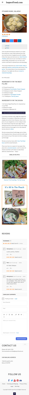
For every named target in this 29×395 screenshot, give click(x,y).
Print (7, 48)
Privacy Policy (23, 383)
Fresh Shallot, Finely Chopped (17, 89)
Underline (9, 315)
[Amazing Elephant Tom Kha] (14, 205)
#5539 (24, 249)
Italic (7, 315)
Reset (17, 332)
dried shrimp (15, 67)
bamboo (9, 67)
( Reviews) (5, 36)
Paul (8, 262)
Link (16, 315)
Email (7, 45)
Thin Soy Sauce (15, 96)
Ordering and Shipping (12, 383)
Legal (11, 386)
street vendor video (21, 65)
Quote (12, 315)
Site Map (17, 386)
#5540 (20, 262)
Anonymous (10, 248)
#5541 (24, 276)
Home (3, 383)
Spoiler (4, 317)
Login (16, 298)
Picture (19, 315)
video (11, 129)
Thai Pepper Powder (15, 94)
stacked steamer (12, 148)
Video (21, 315)
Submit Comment (21, 338)
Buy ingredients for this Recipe (14, 113)
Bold (4, 315)
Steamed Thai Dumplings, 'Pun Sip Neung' (14, 180)
